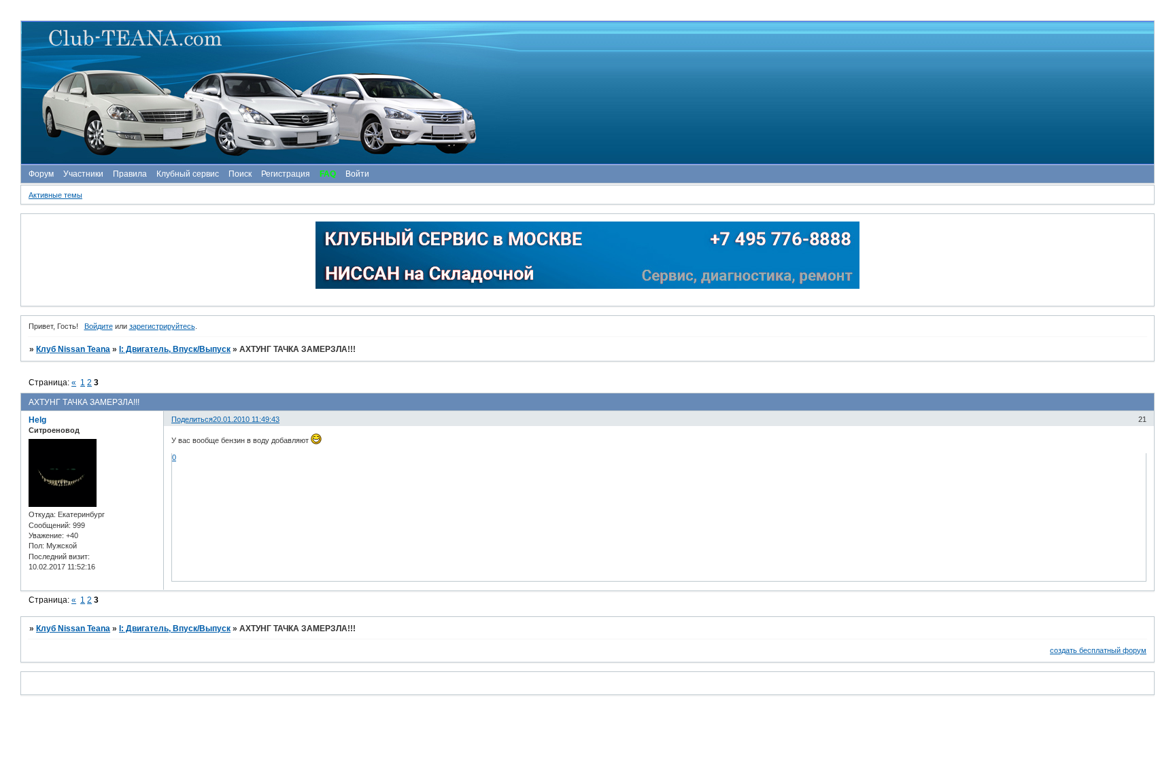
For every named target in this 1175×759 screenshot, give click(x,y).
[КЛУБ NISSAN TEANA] (587, 93)
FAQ (328, 174)
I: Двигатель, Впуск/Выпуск (175, 349)
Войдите (98, 326)
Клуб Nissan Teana (73, 349)
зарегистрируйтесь (162, 326)
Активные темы (55, 195)
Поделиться (192, 419)
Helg (37, 420)
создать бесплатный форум (1098, 650)
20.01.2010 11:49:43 (246, 419)
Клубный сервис (187, 174)
